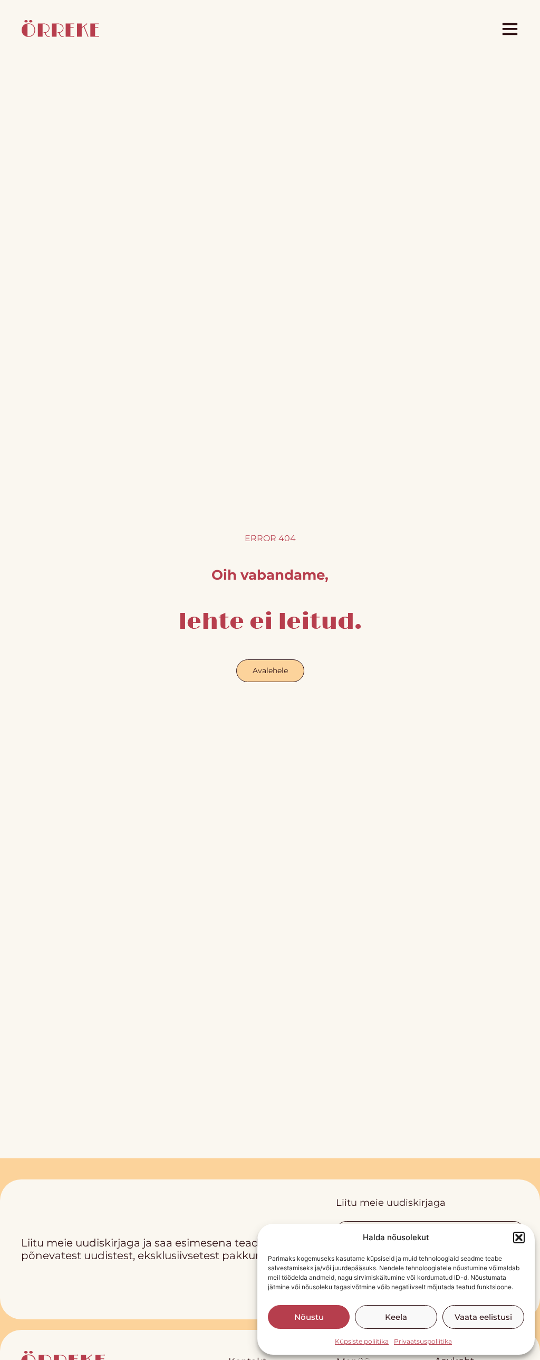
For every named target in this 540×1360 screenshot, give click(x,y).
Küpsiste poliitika (362, 1341)
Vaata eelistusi (483, 1317)
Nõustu (309, 1317)
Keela (396, 1317)
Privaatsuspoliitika (423, 1341)
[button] (519, 1237)
